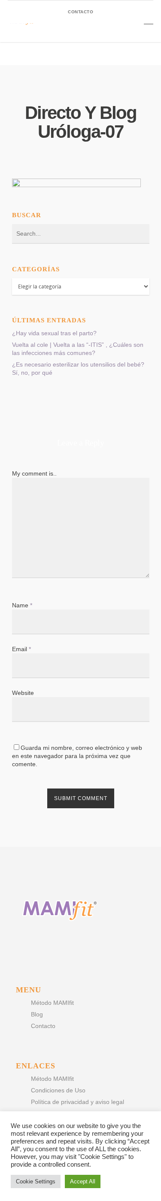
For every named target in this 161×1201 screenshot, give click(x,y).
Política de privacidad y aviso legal (77, 1101)
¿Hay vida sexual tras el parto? (54, 333)
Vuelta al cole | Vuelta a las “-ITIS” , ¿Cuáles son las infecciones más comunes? (77, 348)
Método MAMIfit (52, 1002)
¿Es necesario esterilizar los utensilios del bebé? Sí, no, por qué (78, 368)
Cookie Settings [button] (35, 1181)
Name (22, 605)
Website (23, 692)
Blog (37, 1014)
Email (21, 649)
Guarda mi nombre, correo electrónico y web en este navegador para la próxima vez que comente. (77, 755)
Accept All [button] (82, 1181)
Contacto (43, 1025)
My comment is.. (34, 473)
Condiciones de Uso (58, 1090)
